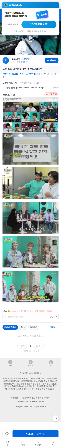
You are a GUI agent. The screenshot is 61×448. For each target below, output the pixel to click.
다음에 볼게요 (12, 24)
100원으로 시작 (39, 24)
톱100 (23, 327)
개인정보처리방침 (28, 398)
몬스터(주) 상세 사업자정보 (30, 373)
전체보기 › (54, 327)
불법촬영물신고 (38, 401)
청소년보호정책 (44, 398)
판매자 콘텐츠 (10, 327)
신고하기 (53, 94)
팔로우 (33, 327)
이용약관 (14, 398)
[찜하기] (7, 433)
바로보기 (35, 433)
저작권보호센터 (22, 401)
